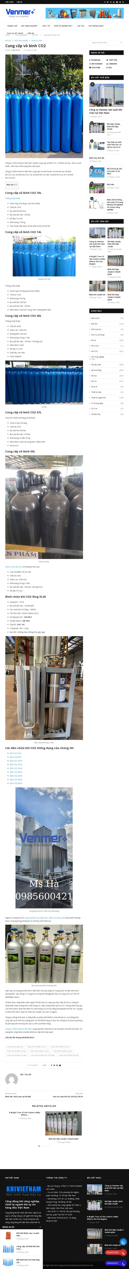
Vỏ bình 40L (107, 414)
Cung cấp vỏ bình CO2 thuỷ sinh (43, 1055)
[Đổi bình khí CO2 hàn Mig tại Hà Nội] (8, 1262)
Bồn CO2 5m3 (15, 753)
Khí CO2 (8, 41)
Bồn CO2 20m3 (16, 772)
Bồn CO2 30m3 (16, 779)
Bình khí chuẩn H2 (97, 294)
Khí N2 (107, 375)
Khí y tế (46, 26)
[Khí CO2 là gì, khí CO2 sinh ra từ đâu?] (96, 172)
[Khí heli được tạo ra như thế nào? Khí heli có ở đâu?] (8, 1235)
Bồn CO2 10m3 (16, 761)
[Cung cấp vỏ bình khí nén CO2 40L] (8, 1249)
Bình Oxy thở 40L (96, 158)
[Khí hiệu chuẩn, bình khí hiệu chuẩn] (96, 128)
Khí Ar (107, 340)
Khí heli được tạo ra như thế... (27, 1234)
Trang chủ (12, 26)
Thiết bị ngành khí (63, 26)
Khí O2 (107, 381)
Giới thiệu (9, 2)
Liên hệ (19, 2)
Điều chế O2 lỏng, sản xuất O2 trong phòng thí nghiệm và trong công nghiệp (115, 204)
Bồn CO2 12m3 (16, 764)
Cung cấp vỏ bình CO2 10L (36, 1047)
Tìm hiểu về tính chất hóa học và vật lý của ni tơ (114, 144)
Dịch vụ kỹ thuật (15, 33)
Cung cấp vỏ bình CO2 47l (39, 1051)
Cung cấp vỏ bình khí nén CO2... (28, 1247)
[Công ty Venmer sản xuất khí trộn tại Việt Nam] (106, 95)
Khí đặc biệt (107, 364)
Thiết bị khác (107, 392)
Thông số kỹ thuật (12, 198)
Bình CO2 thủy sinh (57, 918)
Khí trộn (110, 184)
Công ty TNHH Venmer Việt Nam (18, 1029)
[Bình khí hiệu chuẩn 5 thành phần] (63, 1123)
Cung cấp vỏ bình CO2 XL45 (69, 1055)
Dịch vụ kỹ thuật (107, 335)
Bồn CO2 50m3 (16, 783)
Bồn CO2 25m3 (16, 776)
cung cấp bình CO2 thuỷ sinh (36, 918)
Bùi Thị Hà (16, 50)
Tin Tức (81, 26)
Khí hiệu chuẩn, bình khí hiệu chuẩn (113, 126)
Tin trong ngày (96, 26)
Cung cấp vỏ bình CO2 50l (62, 1051)
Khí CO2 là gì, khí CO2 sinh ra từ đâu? (114, 171)
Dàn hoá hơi (107, 329)
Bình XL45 (107, 318)
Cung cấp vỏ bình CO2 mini (17, 1055)
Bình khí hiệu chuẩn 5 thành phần (63, 1139)
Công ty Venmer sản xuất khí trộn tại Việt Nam (105, 111)
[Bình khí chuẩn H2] (97, 286)
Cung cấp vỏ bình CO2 (15, 1047)
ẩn (16, 185)
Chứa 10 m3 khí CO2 (14, 567)
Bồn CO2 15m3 (16, 768)
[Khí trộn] (96, 188)
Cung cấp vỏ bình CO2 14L (60, 1047)
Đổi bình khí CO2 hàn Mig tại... (28, 1260)
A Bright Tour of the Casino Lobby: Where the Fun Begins (97, 260)
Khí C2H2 (107, 345)
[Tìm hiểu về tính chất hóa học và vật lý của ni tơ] (96, 146)
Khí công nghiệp (29, 26)
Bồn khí (107, 324)
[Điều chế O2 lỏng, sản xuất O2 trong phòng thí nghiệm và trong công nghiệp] (96, 203)
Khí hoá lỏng (36, 41)
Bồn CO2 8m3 (15, 757)
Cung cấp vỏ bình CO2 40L (16, 1051)
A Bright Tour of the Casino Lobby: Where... (24, 1113)
